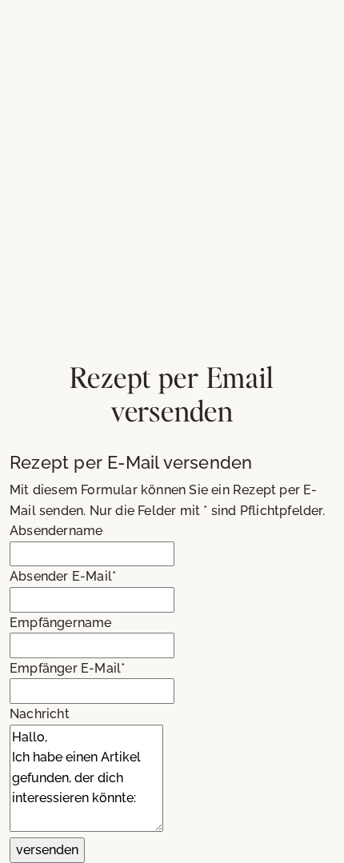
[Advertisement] (172, 180)
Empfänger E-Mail (67, 668)
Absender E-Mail (63, 576)
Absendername (56, 530)
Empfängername (61, 622)
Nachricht (40, 713)
